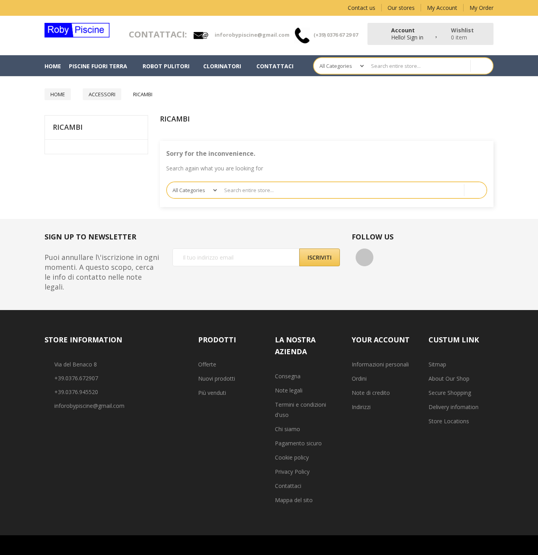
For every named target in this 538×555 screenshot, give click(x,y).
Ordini (359, 378)
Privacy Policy (292, 471)
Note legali (288, 390)
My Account (442, 7)
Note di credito (371, 392)
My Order (481, 7)
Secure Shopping (450, 392)
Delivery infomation (454, 407)
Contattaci (288, 486)
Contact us (361, 7)
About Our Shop (449, 378)
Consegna (288, 376)
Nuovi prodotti (216, 378)
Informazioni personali (380, 364)
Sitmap (437, 364)
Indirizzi (361, 407)
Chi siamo (287, 429)
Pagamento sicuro (298, 443)
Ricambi (68, 127)
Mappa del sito (294, 500)
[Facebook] (364, 257)
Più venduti (212, 392)
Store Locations (449, 421)
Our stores (401, 7)
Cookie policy (292, 457)
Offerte (207, 364)
